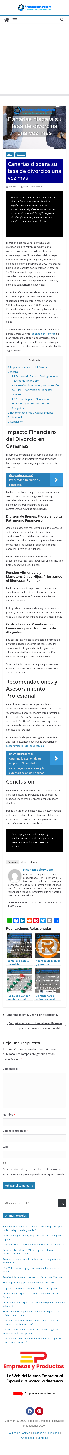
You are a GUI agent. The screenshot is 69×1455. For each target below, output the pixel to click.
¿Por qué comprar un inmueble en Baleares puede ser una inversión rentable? (34, 1025)
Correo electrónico (16, 1131)
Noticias (21, 154)
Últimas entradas (29, 862)
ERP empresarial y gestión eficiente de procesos (29, 1282)
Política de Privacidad (46, 1433)
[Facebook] (30, 1411)
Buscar (62, 1203)
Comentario (11, 1069)
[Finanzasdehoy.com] (14, 871)
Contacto (42, 1437)
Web (5, 1147)
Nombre (9, 1114)
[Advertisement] (34, 59)
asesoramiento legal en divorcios (25, 745)
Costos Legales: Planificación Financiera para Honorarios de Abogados (31, 403)
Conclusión (15, 421)
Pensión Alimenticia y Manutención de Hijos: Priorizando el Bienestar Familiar (35, 390)
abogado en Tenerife (43, 333)
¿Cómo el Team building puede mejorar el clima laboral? (33, 1244)
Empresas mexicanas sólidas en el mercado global (30, 1288)
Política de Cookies (19, 1433)
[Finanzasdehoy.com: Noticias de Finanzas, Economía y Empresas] (7, 20)
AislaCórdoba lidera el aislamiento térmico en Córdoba (32, 1277)
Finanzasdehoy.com (32, 186)
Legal (9, 154)
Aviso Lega (27, 1437)
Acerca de (13, 862)
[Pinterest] (39, 1411)
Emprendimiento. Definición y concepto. (32, 1015)
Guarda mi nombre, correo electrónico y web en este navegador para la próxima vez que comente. (34, 1172)
